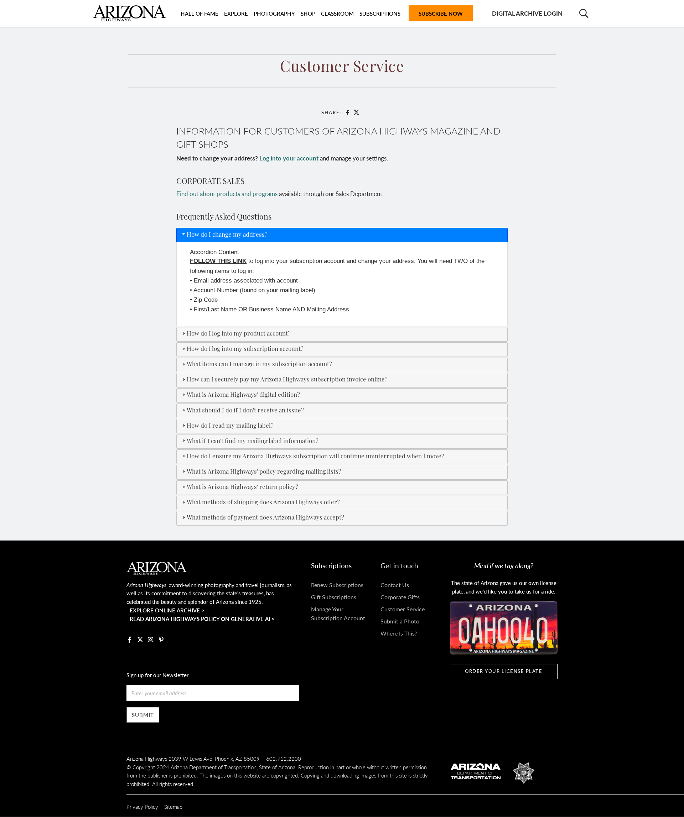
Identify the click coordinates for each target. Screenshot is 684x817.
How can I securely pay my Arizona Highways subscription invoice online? (287, 380)
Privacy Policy (142, 806)
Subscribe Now (441, 13)
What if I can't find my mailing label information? (252, 441)
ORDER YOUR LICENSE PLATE (503, 671)
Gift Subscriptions (333, 597)
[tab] (342, 235)
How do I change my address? (227, 235)
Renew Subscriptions (337, 585)
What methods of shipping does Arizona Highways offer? (263, 503)
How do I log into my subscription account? (245, 349)
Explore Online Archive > (167, 610)
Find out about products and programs (227, 193)
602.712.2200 (283, 758)
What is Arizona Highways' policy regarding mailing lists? (264, 472)
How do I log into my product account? (239, 334)
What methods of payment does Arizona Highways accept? (265, 518)
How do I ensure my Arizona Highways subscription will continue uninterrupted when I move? (315, 457)
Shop (308, 13)
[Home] (129, 13)
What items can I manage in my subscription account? (259, 365)
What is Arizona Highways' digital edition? (243, 395)
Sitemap (173, 806)
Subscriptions (379, 13)
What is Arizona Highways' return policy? (242, 487)
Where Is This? (398, 633)
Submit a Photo (399, 621)
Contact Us (394, 585)
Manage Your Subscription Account (338, 613)
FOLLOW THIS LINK (218, 261)
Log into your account (288, 158)
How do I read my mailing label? (230, 426)
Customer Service (402, 609)
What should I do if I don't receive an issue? (245, 411)
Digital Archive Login (527, 13)
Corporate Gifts (400, 597)
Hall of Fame (199, 13)
